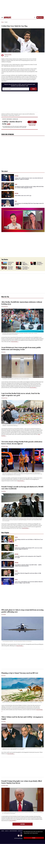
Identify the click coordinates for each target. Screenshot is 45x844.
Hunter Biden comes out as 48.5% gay (23, 195)
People (16, 537)
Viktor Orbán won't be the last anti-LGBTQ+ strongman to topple (22, 718)
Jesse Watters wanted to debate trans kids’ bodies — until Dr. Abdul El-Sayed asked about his (28, 565)
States (16, 579)
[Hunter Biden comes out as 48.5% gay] (7, 194)
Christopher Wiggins (5, 446)
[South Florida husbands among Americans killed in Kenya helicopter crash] (4, 263)
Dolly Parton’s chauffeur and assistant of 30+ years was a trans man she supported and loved (28, 548)
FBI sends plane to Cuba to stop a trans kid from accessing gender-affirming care (22, 611)
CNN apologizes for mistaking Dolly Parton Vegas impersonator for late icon (29, 204)
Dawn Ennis (4, 352)
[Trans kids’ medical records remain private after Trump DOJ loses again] (7, 555)
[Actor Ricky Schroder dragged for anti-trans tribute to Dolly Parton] (7, 572)
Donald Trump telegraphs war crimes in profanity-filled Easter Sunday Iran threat (21, 782)
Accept (33, 837)
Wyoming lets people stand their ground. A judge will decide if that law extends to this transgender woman (29, 187)
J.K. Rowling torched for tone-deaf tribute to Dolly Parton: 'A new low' (29, 540)
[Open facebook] (19, 836)
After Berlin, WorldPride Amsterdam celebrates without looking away (21, 303)
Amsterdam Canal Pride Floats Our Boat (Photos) (11, 268)
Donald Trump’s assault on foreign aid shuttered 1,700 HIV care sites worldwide (22, 488)
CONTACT (2, 830)
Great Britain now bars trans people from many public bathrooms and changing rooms (21, 348)
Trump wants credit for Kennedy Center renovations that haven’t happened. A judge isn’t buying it (29, 178)
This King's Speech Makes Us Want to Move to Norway (40, 265)
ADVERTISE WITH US (21, 830)
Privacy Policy (27, 833)
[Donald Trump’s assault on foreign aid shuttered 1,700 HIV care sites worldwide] (22, 505)
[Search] (35, 17)
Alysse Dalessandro (5, 306)
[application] (23, 220)
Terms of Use (35, 833)
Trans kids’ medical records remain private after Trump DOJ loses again (28, 557)
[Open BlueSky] (21, 836)
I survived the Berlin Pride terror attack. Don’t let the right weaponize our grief (20, 394)
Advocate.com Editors (8, 54)
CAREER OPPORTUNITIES (13, 830)
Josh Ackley (4, 721)
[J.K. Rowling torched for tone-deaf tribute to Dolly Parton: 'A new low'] (7, 538)
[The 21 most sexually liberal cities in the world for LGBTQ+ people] (18, 267)
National (16, 175)
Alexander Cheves (4, 397)
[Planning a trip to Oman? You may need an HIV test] (22, 689)
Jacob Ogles (4, 491)
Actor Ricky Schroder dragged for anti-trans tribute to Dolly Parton (28, 574)
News (16, 201)
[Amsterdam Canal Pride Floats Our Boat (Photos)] (4, 267)
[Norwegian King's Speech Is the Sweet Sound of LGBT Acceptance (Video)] (33, 263)
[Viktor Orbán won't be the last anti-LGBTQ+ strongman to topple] (22, 735)
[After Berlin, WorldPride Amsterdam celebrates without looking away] (22, 320)
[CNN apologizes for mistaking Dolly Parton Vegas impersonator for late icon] (7, 202)
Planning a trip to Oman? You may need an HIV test (19, 673)
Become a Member (32, 122)
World (6, 22)
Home (2, 22)
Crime (16, 184)
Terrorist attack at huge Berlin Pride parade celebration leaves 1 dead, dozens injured (21, 443)
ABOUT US (6, 830)
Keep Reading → (15, 341)
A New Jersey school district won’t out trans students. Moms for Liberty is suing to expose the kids (29, 582)
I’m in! (33, 89)
